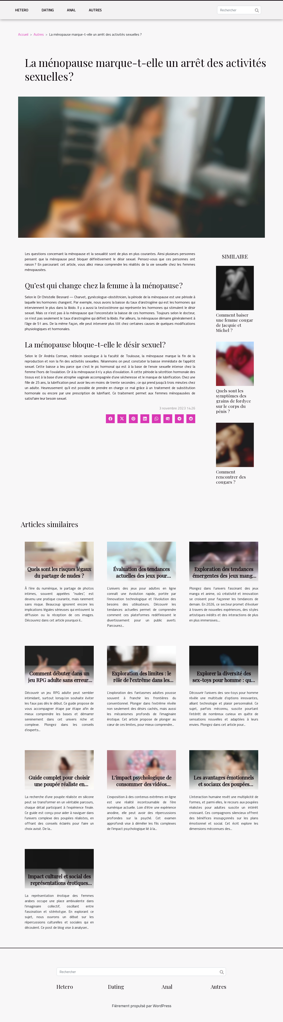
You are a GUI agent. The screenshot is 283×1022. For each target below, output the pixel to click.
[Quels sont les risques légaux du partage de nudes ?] (59, 561)
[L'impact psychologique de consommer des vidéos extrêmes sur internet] (141, 769)
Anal (71, 10)
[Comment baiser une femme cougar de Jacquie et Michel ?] (235, 287)
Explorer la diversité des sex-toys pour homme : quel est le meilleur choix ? (224, 680)
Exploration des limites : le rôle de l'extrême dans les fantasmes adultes (141, 680)
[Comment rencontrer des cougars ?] (235, 444)
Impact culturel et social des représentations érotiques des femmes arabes (59, 883)
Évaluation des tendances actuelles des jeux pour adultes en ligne (141, 575)
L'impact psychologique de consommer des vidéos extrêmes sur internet (142, 784)
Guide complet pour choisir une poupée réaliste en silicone (59, 784)
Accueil (23, 34)
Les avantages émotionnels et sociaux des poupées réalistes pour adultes (224, 784)
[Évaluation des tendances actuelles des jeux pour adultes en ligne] (141, 561)
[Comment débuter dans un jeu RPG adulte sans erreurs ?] (59, 665)
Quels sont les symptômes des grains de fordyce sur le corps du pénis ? (233, 401)
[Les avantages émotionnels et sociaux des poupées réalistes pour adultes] (223, 769)
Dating (48, 10)
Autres (95, 10)
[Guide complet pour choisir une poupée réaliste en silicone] (59, 769)
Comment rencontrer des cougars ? (231, 477)
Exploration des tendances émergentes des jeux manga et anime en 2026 (224, 575)
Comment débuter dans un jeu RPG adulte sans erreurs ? (59, 680)
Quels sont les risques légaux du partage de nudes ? (59, 572)
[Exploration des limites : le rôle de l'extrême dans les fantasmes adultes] (141, 665)
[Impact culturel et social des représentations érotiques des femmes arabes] (59, 868)
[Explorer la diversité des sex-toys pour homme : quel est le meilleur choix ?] (223, 665)
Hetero (21, 10)
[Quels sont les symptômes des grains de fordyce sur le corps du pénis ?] (235, 363)
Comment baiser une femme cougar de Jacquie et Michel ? (234, 322)
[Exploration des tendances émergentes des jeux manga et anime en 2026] (223, 561)
